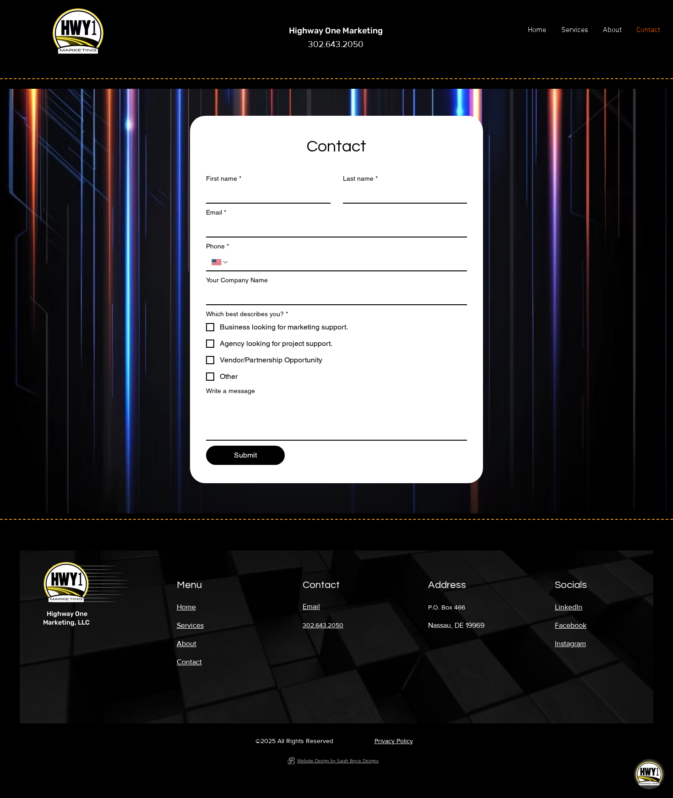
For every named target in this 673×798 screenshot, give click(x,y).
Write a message (230, 390)
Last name (360, 178)
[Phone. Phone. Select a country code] (220, 262)
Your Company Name (237, 280)
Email (216, 212)
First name (223, 178)
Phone (217, 246)
